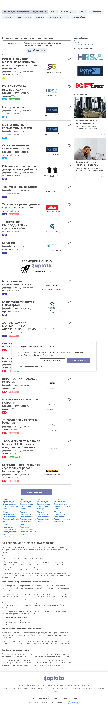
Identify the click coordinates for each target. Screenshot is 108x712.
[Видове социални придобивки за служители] (90, 116)
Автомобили (44, 698)
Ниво (82, 12)
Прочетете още (48, 355)
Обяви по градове (87, 688)
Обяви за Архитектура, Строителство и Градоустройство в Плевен (45, 517)
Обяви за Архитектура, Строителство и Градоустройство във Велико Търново (10, 531)
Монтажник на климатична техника (16, 282)
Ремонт (76, 43)
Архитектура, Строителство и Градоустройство (24, 12)
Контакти (85, 685)
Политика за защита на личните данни (59, 685)
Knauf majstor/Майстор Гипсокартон (18, 303)
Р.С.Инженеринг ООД (52, 232)
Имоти (33, 698)
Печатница (63, 698)
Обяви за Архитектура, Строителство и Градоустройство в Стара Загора (28, 517)
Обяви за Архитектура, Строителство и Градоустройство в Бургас (62, 504)
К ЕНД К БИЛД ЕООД (52, 212)
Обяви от (8, 17)
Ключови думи (67, 12)
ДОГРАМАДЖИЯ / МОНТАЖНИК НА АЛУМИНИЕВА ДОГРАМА (19, 326)
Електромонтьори (14, 107)
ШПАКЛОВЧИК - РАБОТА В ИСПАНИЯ (19, 380)
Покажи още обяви (35, 492)
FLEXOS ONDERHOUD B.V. (52, 250)
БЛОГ (25, 688)
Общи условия (32, 685)
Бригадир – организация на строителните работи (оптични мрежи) (21, 468)
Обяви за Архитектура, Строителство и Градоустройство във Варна (44, 504)
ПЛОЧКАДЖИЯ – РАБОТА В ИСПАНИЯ (20, 400)
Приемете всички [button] (78, 361)
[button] (30, 366)
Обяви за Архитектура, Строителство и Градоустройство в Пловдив (28, 504)
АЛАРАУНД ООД (52, 96)
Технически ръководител (20, 187)
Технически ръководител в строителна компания (21, 205)
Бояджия (8, 243)
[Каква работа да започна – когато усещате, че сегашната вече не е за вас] (90, 158)
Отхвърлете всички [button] (52, 361)
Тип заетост (95, 12)
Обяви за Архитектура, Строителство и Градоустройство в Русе (11, 517)
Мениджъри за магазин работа (84, 44)
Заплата (38, 17)
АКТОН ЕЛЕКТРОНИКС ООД (52, 290)
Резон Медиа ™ (58, 707)
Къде (53, 12)
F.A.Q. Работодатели (47, 688)
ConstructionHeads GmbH (52, 475)
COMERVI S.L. (52, 389)
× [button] (93, 343)
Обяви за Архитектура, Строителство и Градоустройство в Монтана (28, 529)
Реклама (54, 691)
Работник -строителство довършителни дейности (20, 167)
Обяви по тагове (99, 688)
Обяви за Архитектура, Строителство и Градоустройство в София (11, 504)
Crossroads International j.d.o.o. (52, 312)
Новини (74, 698)
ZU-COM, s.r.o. (52, 449)
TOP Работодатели (62, 688)
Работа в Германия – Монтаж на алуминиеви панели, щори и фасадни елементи (19, 63)
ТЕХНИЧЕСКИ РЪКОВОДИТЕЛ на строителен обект (14, 225)
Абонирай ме (39, 50)
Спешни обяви (79, 17)
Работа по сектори (9, 688)
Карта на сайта (75, 688)
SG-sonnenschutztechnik (52, 72)
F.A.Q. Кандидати (34, 688)
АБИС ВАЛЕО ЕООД (52, 329)
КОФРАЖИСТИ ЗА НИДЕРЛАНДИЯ (14, 87)
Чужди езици (23, 17)
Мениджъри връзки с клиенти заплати (85, 41)
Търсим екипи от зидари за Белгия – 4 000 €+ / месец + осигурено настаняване (21, 444)
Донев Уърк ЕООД (52, 115)
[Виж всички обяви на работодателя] (52, 70)
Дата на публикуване (57, 17)
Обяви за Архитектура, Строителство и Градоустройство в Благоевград (62, 517)
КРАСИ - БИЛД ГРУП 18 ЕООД (52, 176)
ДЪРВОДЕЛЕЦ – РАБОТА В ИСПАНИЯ (19, 421)
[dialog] (54, 356)
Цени (21, 685)
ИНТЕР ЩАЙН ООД (52, 191)
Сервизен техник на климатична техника (16, 146)
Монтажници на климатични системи (17, 126)
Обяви (54, 698)
